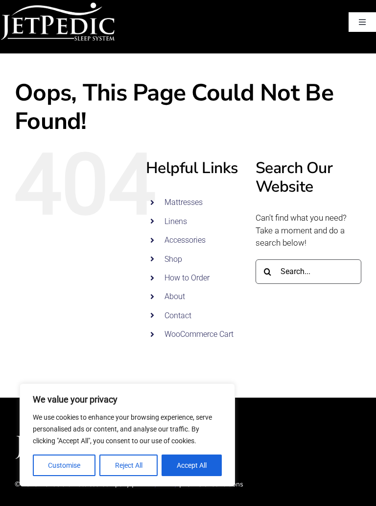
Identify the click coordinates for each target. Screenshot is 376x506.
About (174, 296)
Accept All (192, 465)
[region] (127, 434)
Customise (64, 465)
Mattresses (183, 202)
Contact (177, 315)
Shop (173, 259)
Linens (175, 221)
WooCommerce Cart (199, 334)
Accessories (185, 240)
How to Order (187, 277)
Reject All (128, 465)
